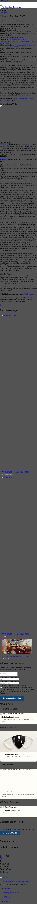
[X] (1, 858)
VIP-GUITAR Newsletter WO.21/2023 (15, 634)
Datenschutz (8, 888)
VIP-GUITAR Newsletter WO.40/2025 (15, 472)
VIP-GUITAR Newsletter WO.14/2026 (15, 657)
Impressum (7, 901)
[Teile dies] (1, 305)
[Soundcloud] (4, 877)
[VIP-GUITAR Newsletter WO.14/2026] (17, 654)
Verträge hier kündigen (11, 893)
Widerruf (7, 897)
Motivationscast (29, 294)
